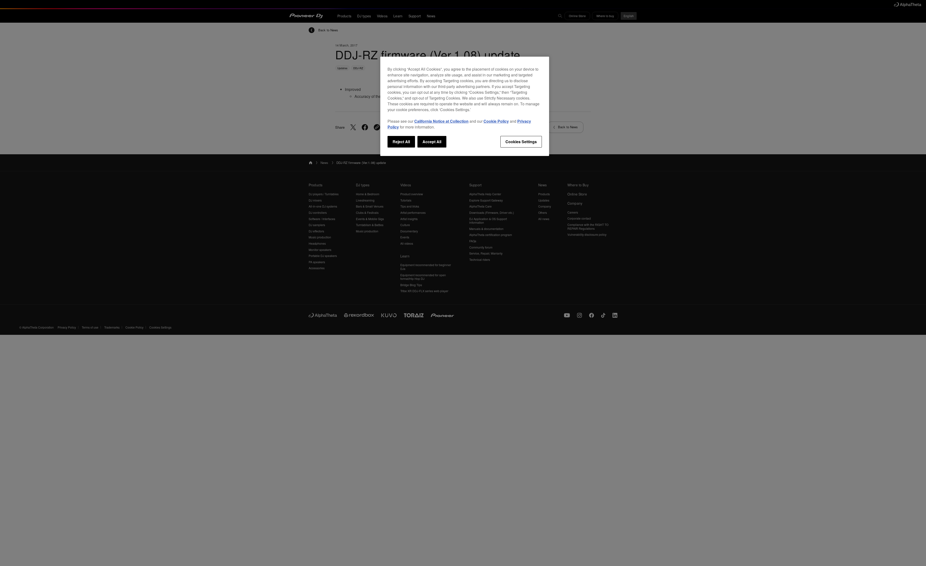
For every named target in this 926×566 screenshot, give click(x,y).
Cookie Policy (496, 121)
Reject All (401, 141)
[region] (464, 106)
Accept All (431, 141)
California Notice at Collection (441, 121)
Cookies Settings (521, 141)
